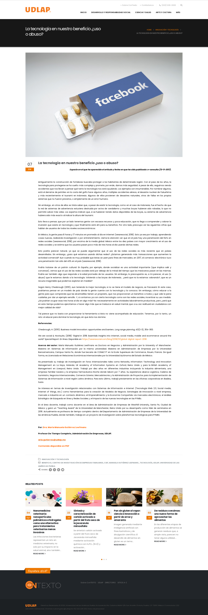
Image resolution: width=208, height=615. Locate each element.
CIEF (106, 462)
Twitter (54, 469)
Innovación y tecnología (55, 459)
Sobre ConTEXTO (88, 582)
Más (178, 12)
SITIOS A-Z (122, 582)
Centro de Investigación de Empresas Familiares (77, 462)
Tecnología (146, 462)
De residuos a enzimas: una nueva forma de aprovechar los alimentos (167, 515)
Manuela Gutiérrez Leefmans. (124, 462)
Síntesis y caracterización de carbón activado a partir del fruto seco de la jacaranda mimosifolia (87, 518)
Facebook (50, 469)
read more (38, 553)
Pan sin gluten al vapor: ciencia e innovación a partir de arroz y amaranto (127, 515)
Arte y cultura (163, 12)
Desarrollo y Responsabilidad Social (110, 12)
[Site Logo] (38, 9)
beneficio (47, 462)
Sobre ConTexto (129, 5)
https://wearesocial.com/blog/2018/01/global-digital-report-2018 (114, 339)
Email (62, 469)
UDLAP (156, 462)
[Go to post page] (43, 497)
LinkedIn (58, 469)
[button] (181, 5)
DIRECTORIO (110, 582)
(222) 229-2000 (169, 5)
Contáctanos (148, 5)
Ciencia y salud (143, 12)
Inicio (83, 12)
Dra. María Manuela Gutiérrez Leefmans (64, 427)
